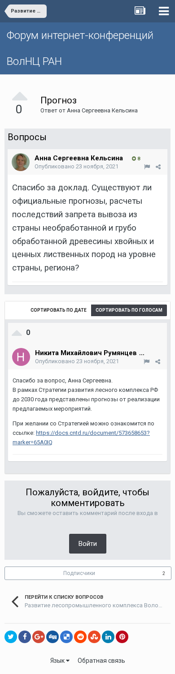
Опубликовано (76, 166)
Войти (88, 544)
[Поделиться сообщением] (158, 166)
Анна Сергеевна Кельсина (102, 110)
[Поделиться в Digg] (52, 637)
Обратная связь (101, 660)
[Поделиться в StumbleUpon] (94, 637)
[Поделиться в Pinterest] (122, 637)
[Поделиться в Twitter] (10, 637)
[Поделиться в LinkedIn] (108, 637)
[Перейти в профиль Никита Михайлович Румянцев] (21, 357)
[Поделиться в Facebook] (24, 637)
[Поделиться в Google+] (38, 637)
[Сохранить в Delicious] (66, 637)
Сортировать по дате (59, 310)
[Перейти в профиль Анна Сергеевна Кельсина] (21, 162)
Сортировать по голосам (129, 310)
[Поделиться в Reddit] (80, 637)
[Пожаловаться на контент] (147, 166)
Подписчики (79, 573)
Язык (58, 660)
